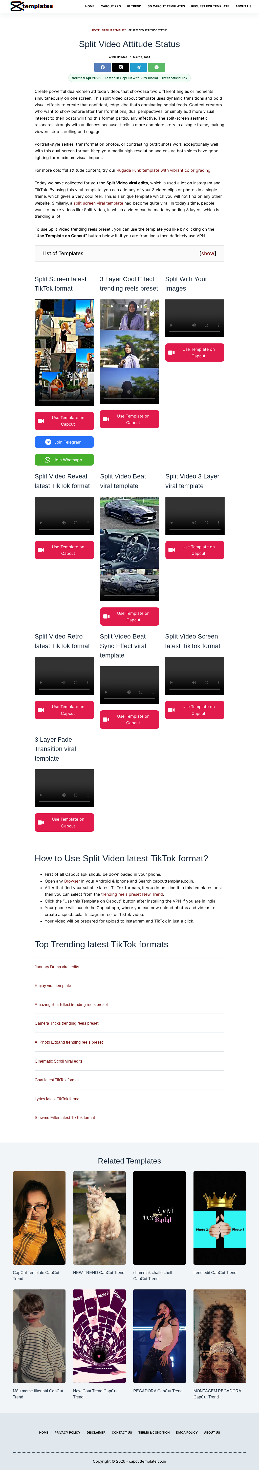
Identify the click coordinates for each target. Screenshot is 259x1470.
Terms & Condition (154, 1432)
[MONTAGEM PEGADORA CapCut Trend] (219, 1336)
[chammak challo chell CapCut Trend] (159, 1218)
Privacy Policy (67, 1432)
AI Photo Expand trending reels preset (69, 1042)
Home (89, 6)
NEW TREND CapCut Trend (98, 1272)
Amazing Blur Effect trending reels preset (71, 1004)
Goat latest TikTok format (57, 1080)
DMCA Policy (187, 1432)
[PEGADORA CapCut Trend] (159, 1336)
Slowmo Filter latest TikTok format (65, 1117)
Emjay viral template (53, 985)
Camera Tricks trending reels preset (66, 1023)
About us (243, 6)
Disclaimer (96, 1432)
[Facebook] (102, 67)
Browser (72, 881)
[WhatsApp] (156, 67)
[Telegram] (138, 67)
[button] (64, 421)
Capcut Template (114, 30)
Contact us (122, 1432)
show (207, 253)
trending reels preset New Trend (132, 894)
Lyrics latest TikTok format (57, 1098)
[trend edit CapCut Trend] (219, 1218)
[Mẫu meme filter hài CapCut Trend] (39, 1336)
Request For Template (210, 6)
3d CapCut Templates (166, 6)
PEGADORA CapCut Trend (158, 1391)
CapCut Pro (111, 6)
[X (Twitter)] (120, 67)
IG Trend (134, 6)
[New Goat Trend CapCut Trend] (99, 1336)
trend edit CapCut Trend (214, 1272)
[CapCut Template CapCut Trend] (39, 1218)
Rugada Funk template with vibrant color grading (163, 170)
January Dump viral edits (57, 966)
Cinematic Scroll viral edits (58, 1061)
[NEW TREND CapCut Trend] (99, 1218)
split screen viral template (98, 203)
